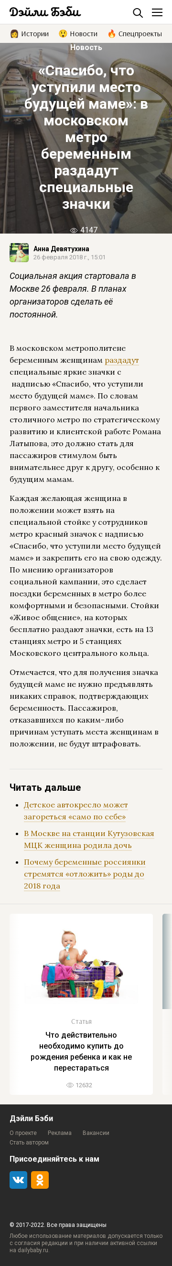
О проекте (23, 1133)
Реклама (60, 1133)
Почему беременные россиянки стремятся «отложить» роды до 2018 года (85, 873)
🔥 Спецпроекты (134, 33)
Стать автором (29, 1142)
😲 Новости (77, 33)
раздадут (122, 360)
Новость (86, 47)
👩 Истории (29, 33)
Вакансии (96, 1133)
